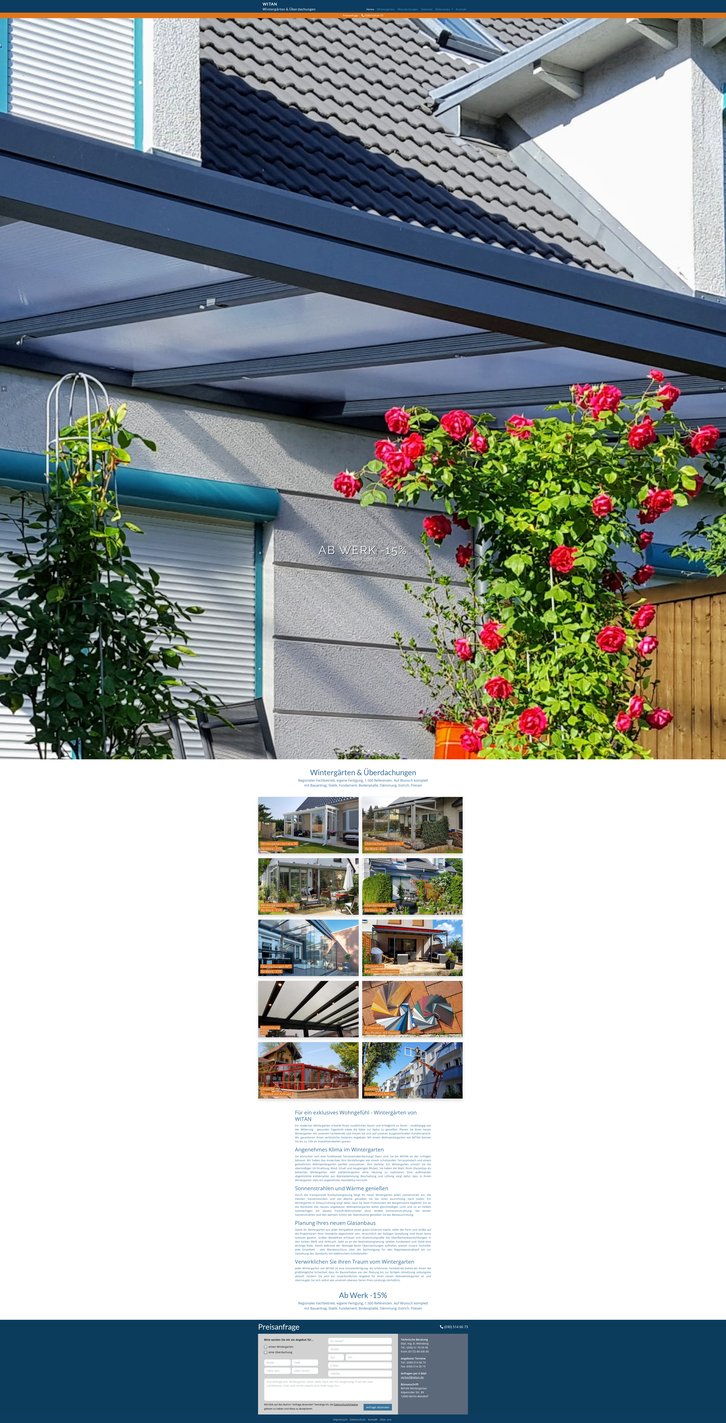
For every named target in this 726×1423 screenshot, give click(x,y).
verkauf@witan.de (412, 1377)
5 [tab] (369, 751)
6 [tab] (374, 751)
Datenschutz (358, 1419)
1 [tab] (346, 751)
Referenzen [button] (443, 9)
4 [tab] (363, 751)
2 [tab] (352, 751)
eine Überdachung (280, 1352)
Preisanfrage (350, 15)
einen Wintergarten (281, 1347)
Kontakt (461, 9)
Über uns (386, 1419)
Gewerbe (427, 9)
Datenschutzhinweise (346, 1404)
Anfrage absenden (377, 1407)
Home (370, 9)
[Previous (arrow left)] (6, 388)
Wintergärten (385, 9)
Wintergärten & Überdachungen (289, 9)
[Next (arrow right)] (719, 388)
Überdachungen (408, 9)
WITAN (270, 4)
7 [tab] (380, 751)
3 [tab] (357, 751)
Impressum (340, 1419)
